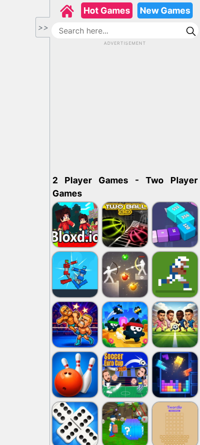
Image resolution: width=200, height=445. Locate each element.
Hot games (106, 10)
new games (165, 10)
